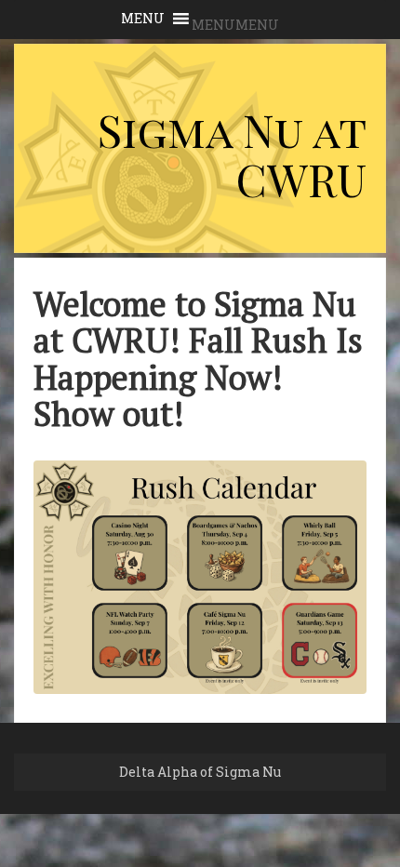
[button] (235, 24)
